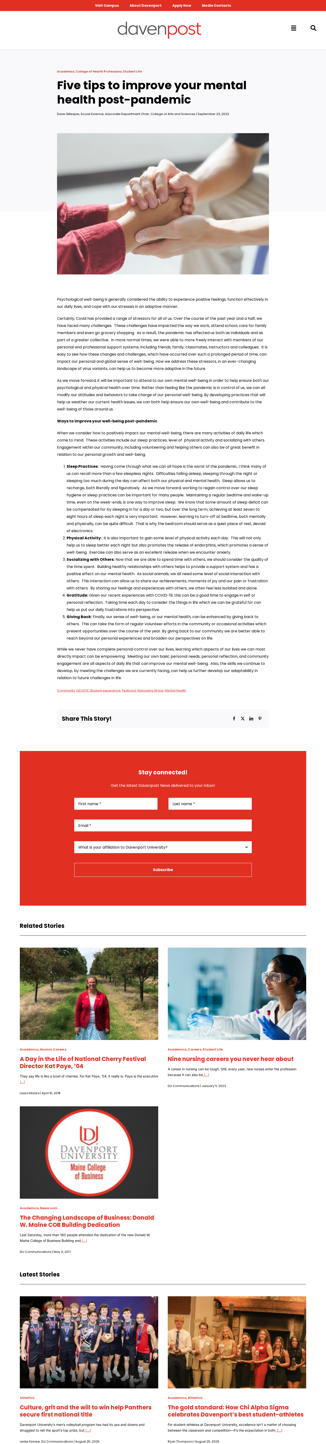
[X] (242, 718)
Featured (129, 690)
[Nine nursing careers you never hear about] (237, 951)
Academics (65, 71)
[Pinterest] (260, 718)
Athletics (27, 1398)
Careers (59, 1049)
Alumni (46, 1049)
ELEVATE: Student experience (98, 690)
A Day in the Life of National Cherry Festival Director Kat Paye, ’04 (83, 1062)
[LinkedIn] (251, 718)
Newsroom (49, 1208)
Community (66, 690)
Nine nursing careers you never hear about (231, 1059)
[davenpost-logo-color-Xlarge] (159, 23)
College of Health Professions (99, 71)
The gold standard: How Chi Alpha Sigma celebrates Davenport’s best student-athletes (236, 1410)
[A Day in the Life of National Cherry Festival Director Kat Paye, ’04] (89, 951)
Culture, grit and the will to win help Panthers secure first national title (86, 1410)
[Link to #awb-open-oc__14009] (293, 28)
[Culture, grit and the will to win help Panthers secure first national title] (89, 1299)
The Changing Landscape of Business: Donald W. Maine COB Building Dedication (87, 1221)
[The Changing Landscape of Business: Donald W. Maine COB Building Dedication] (89, 1110)
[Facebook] (234, 718)
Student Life (132, 71)
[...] (22, 1082)
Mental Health (175, 690)
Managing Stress (150, 690)
